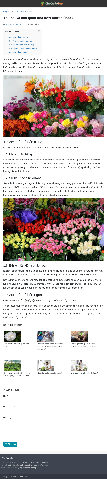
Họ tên (6, 396)
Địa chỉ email (9, 407)
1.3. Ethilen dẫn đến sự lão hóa (23, 48)
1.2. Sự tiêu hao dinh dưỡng (21, 45)
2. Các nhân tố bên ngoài (17, 52)
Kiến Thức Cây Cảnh (14, 24)
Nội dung (7, 418)
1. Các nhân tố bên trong (17, 37)
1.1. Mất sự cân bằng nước (21, 41)
